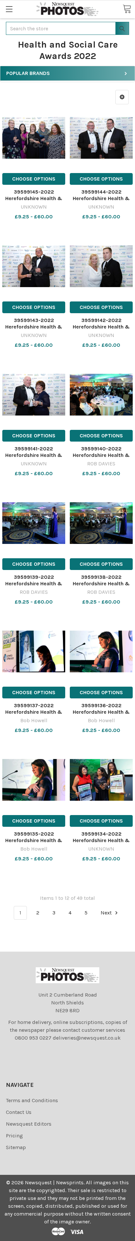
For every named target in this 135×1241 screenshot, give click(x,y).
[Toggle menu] (9, 9)
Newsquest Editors (28, 1124)
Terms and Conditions (32, 1100)
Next (107, 913)
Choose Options (33, 179)
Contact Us (18, 1112)
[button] (122, 97)
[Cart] (127, 9)
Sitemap (16, 1147)
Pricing (14, 1135)
